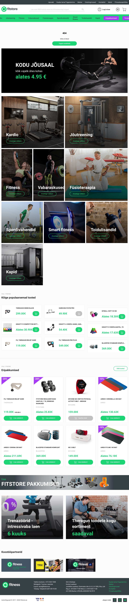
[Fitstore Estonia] (9, 9)
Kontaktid (102, 2)
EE (118, 9)
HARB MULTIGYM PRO (66, 308)
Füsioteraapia (82, 187)
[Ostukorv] (124, 9)
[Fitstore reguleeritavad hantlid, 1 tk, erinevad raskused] (48, 386)
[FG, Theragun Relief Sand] (16, 386)
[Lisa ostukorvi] (36, 313)
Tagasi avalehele (64, 43)
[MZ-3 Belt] (80, 435)
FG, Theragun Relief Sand (26, 340)
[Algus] (11, 588)
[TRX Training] (48, 571)
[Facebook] (115, 600)
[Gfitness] (16, 571)
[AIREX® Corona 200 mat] (16, 435)
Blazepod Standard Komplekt (114, 343)
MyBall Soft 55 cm (109, 311)
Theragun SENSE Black (25, 308)
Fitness (13, 187)
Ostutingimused (90, 2)
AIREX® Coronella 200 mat (111, 399)
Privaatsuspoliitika (121, 2)
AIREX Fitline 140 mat (109, 447)
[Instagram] (120, 600)
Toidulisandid (103, 229)
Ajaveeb (51, 2)
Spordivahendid (21, 229)
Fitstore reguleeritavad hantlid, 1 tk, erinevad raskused (46, 401)
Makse (80, 2)
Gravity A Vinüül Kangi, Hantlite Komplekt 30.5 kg (79, 324)
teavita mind (82, 418)
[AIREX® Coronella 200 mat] (113, 386)
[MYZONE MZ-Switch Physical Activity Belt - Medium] (80, 386)
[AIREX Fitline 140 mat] (113, 435)
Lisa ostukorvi (18, 418)
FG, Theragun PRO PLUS (68, 340)
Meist (110, 2)
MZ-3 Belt (72, 447)
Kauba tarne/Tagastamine (66, 2)
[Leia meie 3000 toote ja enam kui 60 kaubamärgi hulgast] (82, 9)
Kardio (12, 134)
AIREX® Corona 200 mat (13, 447)
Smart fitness (61, 229)
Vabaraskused (51, 187)
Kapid (11, 271)
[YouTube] (125, 600)
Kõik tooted (120, 368)
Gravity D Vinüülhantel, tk (113, 327)
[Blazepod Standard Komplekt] (48, 435)
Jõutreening (81, 134)
